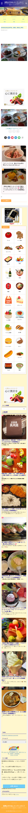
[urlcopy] (22, 137)
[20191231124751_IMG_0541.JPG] (15, 137)
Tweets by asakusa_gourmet (10, 735)
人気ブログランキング (14, 750)
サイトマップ (14, 802)
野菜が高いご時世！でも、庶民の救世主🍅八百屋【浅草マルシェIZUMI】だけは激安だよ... (14, 475)
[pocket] (12, 137)
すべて (14, 19)
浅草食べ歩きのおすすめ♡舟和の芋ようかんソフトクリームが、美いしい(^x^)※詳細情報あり (14, 678)
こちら (17, 794)
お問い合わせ (14, 786)
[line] (19, 137)
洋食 (14, 21)
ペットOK (23, 16)
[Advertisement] (14, 36)
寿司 (23, 19)
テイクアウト (14, 16)
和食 (5, 21)
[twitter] (5, 137)
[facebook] (9, 137)
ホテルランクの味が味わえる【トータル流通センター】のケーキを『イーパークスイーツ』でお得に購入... (14, 609)
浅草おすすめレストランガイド (14, 2)
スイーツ (4, 16)
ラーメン (23, 21)
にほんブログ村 (14, 755)
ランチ (4, 19)
